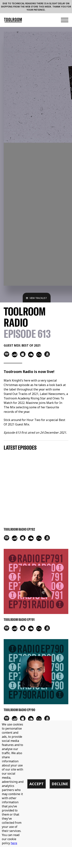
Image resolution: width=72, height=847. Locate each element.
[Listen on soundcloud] (31, 354)
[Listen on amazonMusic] (47, 354)
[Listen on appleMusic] (22, 354)
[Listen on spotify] (6, 354)
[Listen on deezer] (14, 354)
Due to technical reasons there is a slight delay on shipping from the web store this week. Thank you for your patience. (36, 6)
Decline (60, 783)
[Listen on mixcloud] (39, 354)
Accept (36, 783)
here (14, 843)
